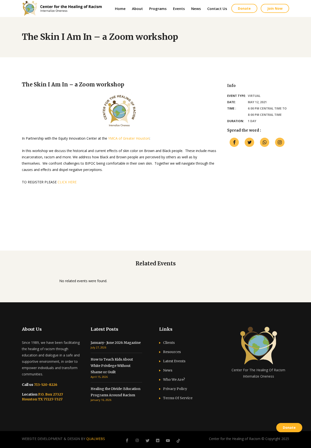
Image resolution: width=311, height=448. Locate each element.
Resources (172, 352)
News (167, 370)
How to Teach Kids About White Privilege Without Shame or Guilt (112, 365)
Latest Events (174, 361)
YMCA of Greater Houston (128, 138)
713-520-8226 (45, 384)
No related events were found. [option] (83, 281)
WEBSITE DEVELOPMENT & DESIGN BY (63, 438)
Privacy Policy (175, 389)
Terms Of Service (177, 398)
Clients (169, 342)
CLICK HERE (67, 182)
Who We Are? (174, 379)
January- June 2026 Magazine (116, 342)
